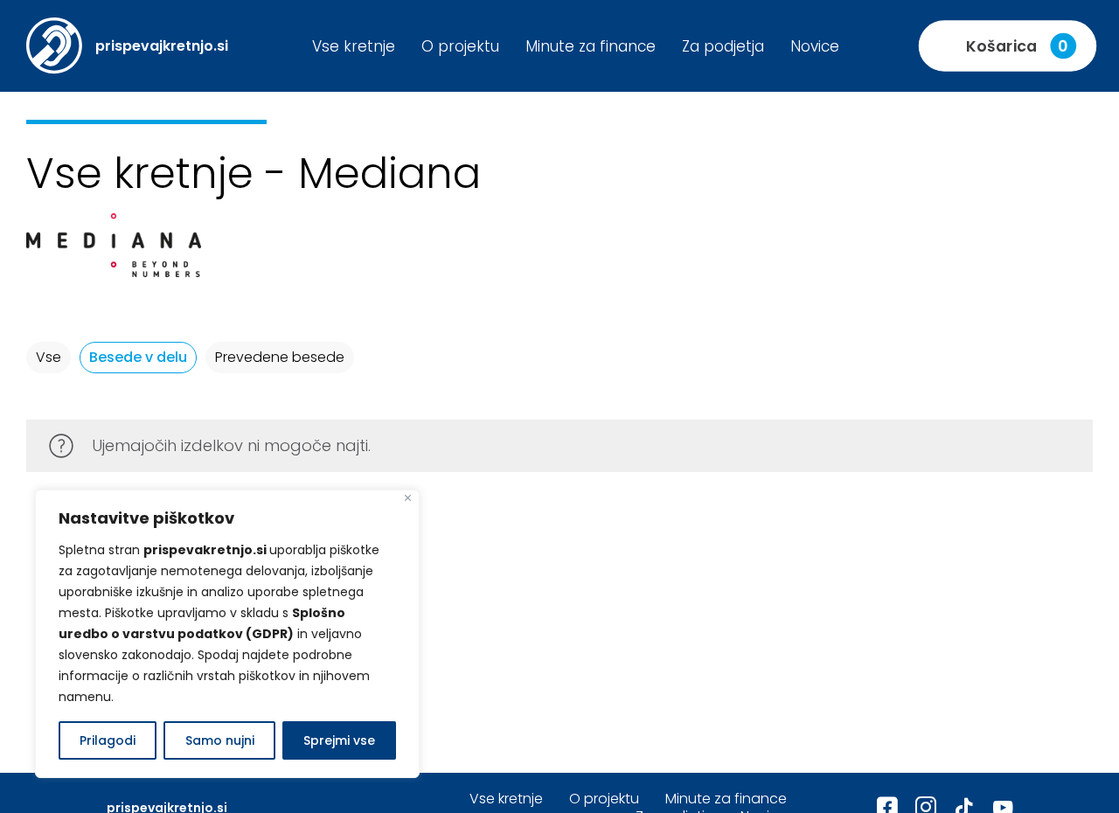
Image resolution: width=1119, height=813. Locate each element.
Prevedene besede (279, 357)
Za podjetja (723, 46)
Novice (814, 46)
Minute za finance (590, 46)
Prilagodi (108, 740)
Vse (48, 357)
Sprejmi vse (339, 740)
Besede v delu (138, 357)
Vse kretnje (353, 46)
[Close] (408, 498)
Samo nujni (219, 740)
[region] (227, 634)
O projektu (460, 46)
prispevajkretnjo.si (161, 46)
